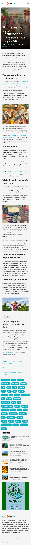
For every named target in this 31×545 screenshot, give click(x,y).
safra (13, 379)
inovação (4, 413)
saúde (14, 387)
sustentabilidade (6, 424)
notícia (4, 428)
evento (25, 421)
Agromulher (9, 352)
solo (3, 417)
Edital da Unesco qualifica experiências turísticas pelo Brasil (19, 444)
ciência (13, 409)
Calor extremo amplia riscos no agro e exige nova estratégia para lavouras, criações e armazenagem (19, 468)
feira (13, 402)
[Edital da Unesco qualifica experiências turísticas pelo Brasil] (5, 445)
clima (25, 409)
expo (19, 402)
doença (9, 398)
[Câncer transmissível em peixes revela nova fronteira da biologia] (5, 477)
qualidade (20, 379)
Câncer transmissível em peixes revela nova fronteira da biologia (19, 476)
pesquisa (20, 417)
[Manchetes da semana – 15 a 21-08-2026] (6, 438)
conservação (25, 394)
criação (17, 406)
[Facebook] (3, 542)
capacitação (17, 398)
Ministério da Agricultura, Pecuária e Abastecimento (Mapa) (15, 84)
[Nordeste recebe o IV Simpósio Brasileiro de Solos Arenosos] (5, 461)
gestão (17, 394)
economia (4, 394)
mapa (19, 409)
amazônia (23, 383)
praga (3, 391)
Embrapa (11, 86)
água (11, 394)
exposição (24, 406)
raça (8, 387)
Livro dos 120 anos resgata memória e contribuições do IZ (18, 452)
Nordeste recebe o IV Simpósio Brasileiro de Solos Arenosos (18, 459)
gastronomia (5, 379)
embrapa (18, 421)
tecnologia (24, 424)
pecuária (4, 421)
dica (3, 398)
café (3, 387)
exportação (15, 383)
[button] (28, 3)
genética (21, 391)
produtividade (13, 413)
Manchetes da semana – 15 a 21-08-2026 (20, 437)
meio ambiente (11, 417)
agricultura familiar (7, 406)
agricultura (23, 413)
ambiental (21, 387)
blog (15, 391)
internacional (5, 383)
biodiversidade (5, 402)
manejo (11, 421)
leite (9, 391)
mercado (16, 424)
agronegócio (5, 409)
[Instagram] (5, 542)
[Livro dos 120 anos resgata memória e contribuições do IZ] (5, 453)
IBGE (17, 86)
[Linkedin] (7, 542)
